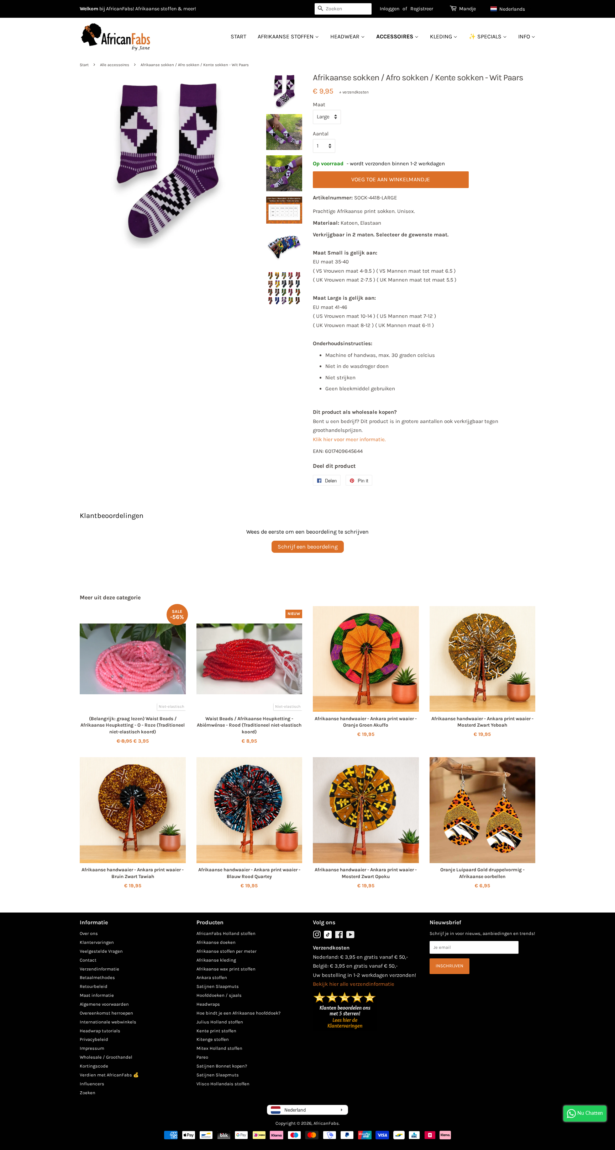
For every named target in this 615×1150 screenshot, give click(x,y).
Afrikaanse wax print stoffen (226, 969)
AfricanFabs (326, 1123)
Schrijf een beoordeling (308, 546)
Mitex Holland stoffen (219, 1048)
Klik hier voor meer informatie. (349, 439)
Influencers (92, 1083)
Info (524, 36)
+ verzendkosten (354, 92)
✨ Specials (486, 36)
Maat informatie (97, 995)
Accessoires (395, 36)
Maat (319, 104)
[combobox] (343, 9)
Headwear (345, 36)
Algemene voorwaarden (104, 1004)
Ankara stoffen (211, 977)
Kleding (441, 36)
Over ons (89, 933)
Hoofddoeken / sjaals (219, 995)
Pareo (202, 1057)
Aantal (320, 133)
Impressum (92, 1048)
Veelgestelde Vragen (101, 951)
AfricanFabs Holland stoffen (226, 933)
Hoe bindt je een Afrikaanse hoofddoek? (238, 1013)
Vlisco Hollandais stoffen (222, 1083)
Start (238, 36)
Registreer (421, 9)
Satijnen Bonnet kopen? (221, 1066)
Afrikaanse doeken (216, 942)
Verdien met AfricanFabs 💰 (109, 1074)
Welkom (89, 9)
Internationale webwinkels (108, 1022)
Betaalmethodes (97, 977)
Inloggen (389, 9)
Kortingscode (94, 1066)
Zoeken (87, 1092)
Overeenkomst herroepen (106, 1013)
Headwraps (208, 1004)
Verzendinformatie (99, 969)
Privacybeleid (94, 1039)
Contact (88, 960)
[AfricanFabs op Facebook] (339, 936)
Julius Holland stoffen (219, 1022)
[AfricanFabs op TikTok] (328, 937)
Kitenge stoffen (212, 1039)
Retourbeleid (93, 986)
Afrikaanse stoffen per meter (226, 951)
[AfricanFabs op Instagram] (317, 936)
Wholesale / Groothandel (106, 1057)
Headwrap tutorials (100, 1030)
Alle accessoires (114, 65)
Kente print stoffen (216, 1030)
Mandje (467, 9)
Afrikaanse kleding (216, 960)
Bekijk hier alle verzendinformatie (353, 984)
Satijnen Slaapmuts (217, 986)
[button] (511, 9)
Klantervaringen (97, 942)
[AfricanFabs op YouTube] (350, 936)
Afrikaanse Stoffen (286, 36)
